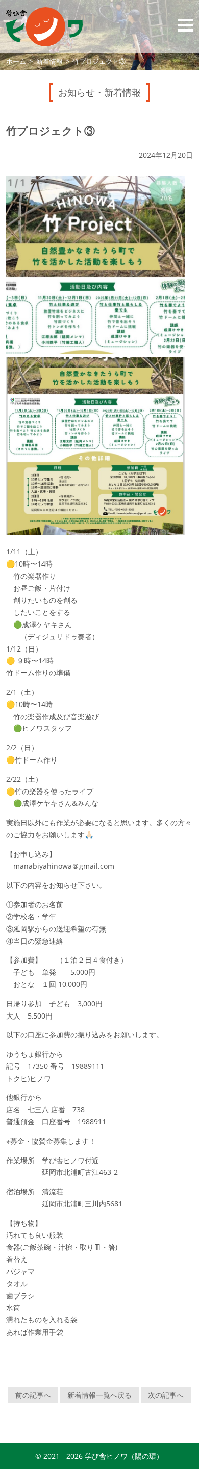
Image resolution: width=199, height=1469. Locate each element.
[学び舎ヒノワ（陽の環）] (44, 26)
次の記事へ (166, 1395)
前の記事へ (33, 1395)
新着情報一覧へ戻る (99, 1395)
